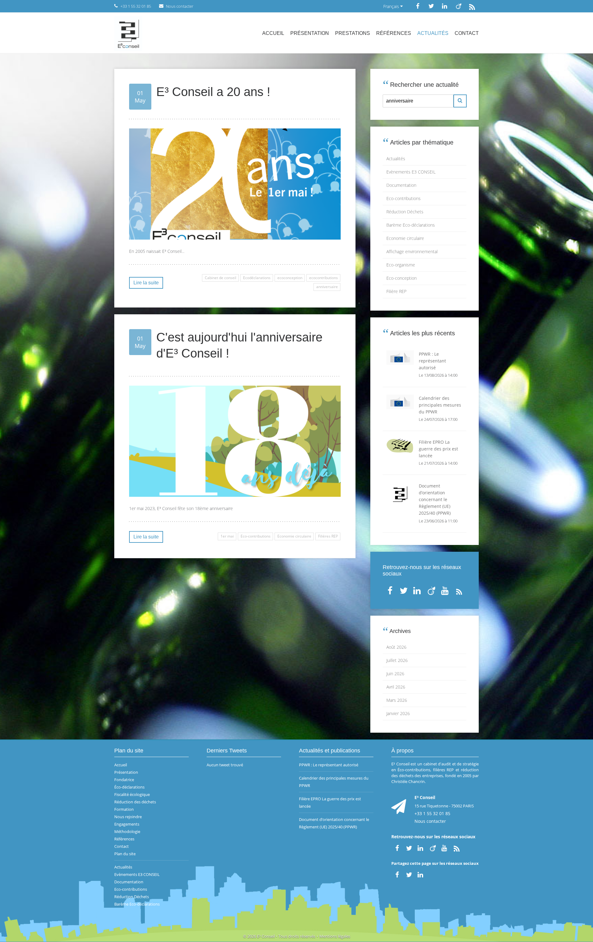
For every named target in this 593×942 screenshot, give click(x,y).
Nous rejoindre (128, 816)
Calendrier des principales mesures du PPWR (333, 781)
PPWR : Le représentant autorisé (328, 765)
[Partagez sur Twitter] (409, 873)
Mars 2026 (396, 700)
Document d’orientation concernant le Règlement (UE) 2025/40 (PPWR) (334, 823)
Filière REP (396, 291)
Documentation (401, 185)
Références (393, 33)
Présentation (309, 33)
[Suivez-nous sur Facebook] (417, 6)
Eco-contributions (256, 536)
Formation (124, 809)
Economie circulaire (294, 536)
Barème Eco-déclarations (410, 225)
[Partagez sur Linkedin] (421, 873)
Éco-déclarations (129, 787)
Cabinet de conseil (220, 277)
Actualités (432, 33)
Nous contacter (430, 821)
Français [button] (391, 6)
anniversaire (327, 286)
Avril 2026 (395, 687)
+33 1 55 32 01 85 (432, 813)
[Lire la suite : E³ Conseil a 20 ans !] (235, 184)
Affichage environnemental (412, 251)
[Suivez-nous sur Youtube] (445, 589)
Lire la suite (146, 282)
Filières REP (328, 536)
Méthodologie (127, 831)
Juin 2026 (395, 673)
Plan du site (125, 853)
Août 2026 (396, 647)
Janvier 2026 (398, 713)
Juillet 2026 (397, 660)
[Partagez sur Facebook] (397, 873)
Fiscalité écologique (132, 794)
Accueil (273, 33)
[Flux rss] (472, 6)
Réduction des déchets (135, 802)
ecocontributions (323, 277)
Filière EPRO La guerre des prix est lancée (330, 802)
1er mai (227, 536)
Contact (467, 33)
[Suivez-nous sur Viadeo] (458, 6)
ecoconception (289, 277)
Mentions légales (334, 936)
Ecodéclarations (257, 277)
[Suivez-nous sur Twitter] (431, 6)
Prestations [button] (352, 33)
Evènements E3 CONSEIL (410, 172)
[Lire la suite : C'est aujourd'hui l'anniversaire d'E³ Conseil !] (235, 441)
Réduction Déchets (404, 212)
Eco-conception (401, 278)
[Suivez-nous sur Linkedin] (445, 6)
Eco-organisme (400, 265)
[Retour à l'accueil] (128, 33)
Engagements (126, 824)
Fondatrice (124, 779)
